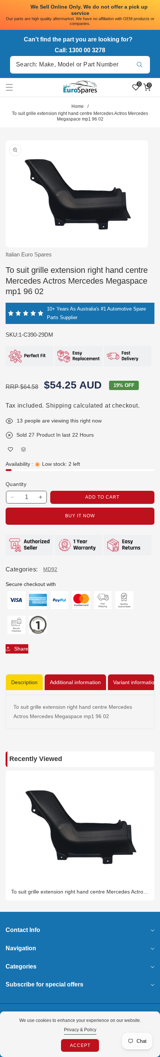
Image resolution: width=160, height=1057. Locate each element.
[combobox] (80, 64)
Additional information (75, 682)
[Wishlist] (10, 449)
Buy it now (80, 515)
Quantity (16, 484)
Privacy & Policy (80, 1029)
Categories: (22, 569)
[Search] (139, 64)
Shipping (59, 405)
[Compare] (23, 449)
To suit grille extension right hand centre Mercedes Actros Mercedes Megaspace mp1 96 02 (78, 892)
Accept (80, 1045)
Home (77, 106)
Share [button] (21, 649)
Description (24, 682)
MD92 (50, 569)
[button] (14, 87)
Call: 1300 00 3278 (80, 50)
